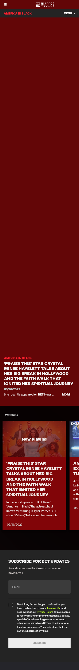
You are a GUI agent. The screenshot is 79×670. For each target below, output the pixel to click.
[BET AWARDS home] (45, 6)
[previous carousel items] (5, 447)
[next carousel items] (73, 447)
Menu (68, 13)
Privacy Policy (44, 612)
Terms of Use (54, 608)
